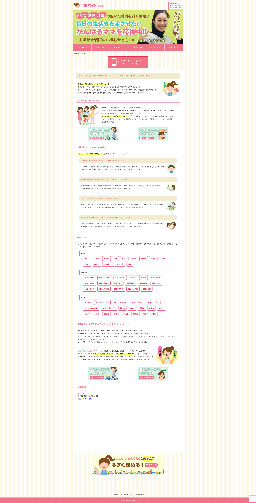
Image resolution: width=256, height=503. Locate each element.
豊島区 (106, 258)
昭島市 (87, 264)
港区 (130, 264)
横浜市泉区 (147, 289)
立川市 (163, 258)
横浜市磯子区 (118, 289)
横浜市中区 (156, 283)
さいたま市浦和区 (91, 308)
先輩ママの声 (137, 47)
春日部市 (88, 302)
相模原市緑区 (89, 277)
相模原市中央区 (104, 277)
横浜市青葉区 (89, 283)
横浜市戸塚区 (155, 277)
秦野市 (143, 277)
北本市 (87, 314)
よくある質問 (155, 47)
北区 (115, 258)
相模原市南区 (120, 277)
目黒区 (134, 258)
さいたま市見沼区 (120, 302)
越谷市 (132, 308)
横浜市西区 (118, 283)
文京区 (96, 258)
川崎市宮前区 (104, 289)
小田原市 (133, 277)
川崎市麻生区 (89, 289)
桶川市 (106, 314)
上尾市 (96, 314)
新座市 (135, 314)
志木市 (126, 314)
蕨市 (154, 314)
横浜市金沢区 (133, 289)
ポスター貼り (100, 47)
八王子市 (120, 264)
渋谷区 (143, 258)
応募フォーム (173, 47)
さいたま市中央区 (108, 308)
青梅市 (153, 258)
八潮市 (151, 308)
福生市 (96, 264)
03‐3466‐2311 (87, 399)
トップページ (82, 47)
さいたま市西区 (137, 302)
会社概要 (115, 494)
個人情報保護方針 (126, 494)
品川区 (124, 258)
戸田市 (145, 314)
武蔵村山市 (108, 264)
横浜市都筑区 (104, 283)
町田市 (87, 258)
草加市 (142, 308)
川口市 (122, 308)
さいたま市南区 (153, 302)
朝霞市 (116, 314)
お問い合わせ (140, 494)
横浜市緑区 (131, 283)
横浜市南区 (144, 283)
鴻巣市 (161, 308)
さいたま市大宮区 (102, 302)
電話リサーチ (119, 47)
